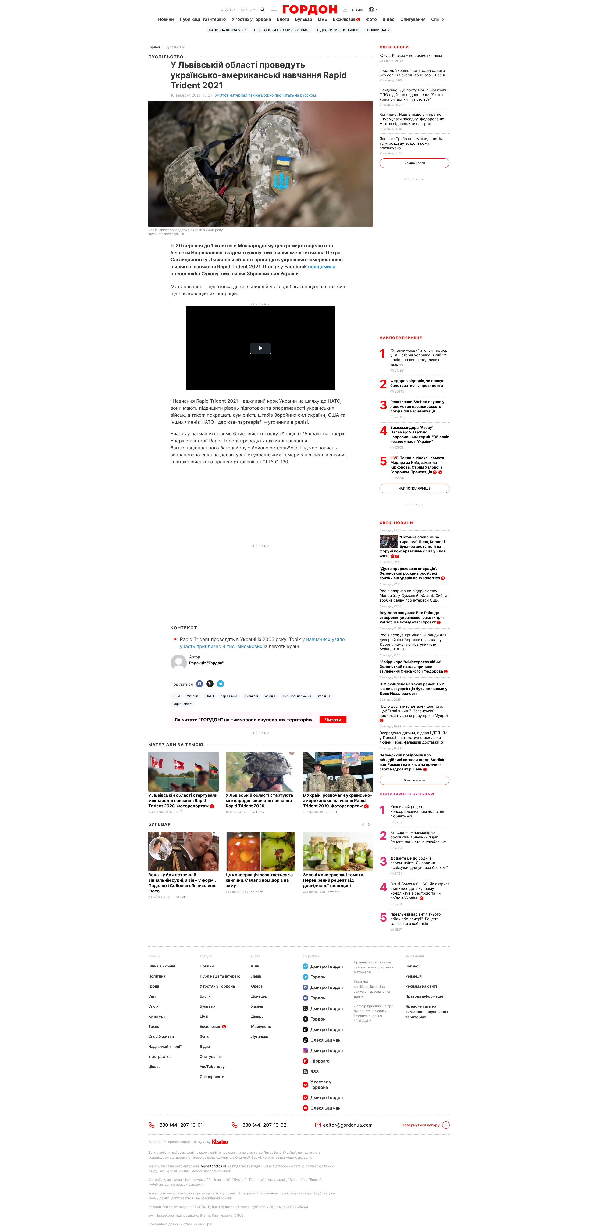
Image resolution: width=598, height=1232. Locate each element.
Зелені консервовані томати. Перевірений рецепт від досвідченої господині (333, 880)
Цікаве (154, 1066)
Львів (256, 976)
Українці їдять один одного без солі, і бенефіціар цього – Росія (413, 72)
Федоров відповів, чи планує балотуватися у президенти (417, 383)
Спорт (154, 1006)
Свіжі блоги (394, 47)
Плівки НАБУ (378, 30)
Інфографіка (159, 1056)
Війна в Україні (161, 966)
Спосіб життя (161, 1036)
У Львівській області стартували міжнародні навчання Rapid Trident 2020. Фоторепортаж (182, 800)
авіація (270, 696)
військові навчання (296, 696)
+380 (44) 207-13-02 (262, 1125)
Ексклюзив (344, 19)
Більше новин (414, 780)
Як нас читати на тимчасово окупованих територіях (426, 1011)
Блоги (283, 19)
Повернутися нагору (421, 1125)
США (176, 696)
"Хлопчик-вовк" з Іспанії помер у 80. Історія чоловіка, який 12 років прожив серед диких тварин (419, 357)
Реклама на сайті (421, 986)
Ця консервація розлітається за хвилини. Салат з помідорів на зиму (259, 880)
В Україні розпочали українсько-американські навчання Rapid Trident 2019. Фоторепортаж (337, 800)
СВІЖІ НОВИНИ (396, 522)
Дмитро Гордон (326, 966)
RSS (314, 1071)
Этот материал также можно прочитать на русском (268, 95)
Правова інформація (424, 996)
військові (251, 696)
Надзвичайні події (164, 1046)
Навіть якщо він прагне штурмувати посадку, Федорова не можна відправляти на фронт (412, 119)
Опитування (412, 19)
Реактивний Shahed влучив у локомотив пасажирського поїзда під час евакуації (417, 406)
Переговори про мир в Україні (281, 30)
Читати (333, 720)
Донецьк (259, 996)
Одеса (257, 986)
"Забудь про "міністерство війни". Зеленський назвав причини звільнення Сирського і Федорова (412, 666)
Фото (371, 19)
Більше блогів (414, 163)
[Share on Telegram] (220, 684)
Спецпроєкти (212, 1076)
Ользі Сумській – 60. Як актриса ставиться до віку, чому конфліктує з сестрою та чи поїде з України (420, 890)
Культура (156, 1016)
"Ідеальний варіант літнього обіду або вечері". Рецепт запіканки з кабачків (415, 919)
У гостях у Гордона (251, 19)
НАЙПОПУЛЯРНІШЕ (401, 337)
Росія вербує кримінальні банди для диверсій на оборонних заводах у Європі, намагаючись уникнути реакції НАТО (413, 642)
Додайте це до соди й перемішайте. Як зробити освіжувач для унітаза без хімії (419, 863)
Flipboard (320, 1061)
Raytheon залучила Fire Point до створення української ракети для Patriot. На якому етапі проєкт (412, 617)
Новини (166, 19)
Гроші (153, 986)
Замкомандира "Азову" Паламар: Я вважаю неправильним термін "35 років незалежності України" (419, 434)
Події (178, 811)
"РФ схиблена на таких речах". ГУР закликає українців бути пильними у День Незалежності (413, 689)
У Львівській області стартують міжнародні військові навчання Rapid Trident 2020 (259, 800)
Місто (255, 956)
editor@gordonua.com (348, 1125)
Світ (152, 996)
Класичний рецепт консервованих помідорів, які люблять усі (417, 811)
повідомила (321, 266)
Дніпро (257, 1016)
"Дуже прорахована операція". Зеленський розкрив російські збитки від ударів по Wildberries (410, 573)
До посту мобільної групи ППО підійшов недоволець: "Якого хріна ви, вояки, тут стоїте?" (413, 95)
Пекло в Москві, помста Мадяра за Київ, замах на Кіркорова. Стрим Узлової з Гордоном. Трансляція (417, 464)
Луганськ (259, 1036)
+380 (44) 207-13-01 (180, 1125)
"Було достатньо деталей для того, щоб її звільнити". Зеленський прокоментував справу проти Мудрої (414, 711)
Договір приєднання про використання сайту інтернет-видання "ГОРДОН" (373, 1013)
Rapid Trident (182, 704)
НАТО (210, 696)
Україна (193, 696)
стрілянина (229, 696)
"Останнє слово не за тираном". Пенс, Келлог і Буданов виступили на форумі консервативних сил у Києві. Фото (413, 546)
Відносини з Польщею (338, 30)
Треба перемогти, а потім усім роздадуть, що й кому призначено (411, 143)
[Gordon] (310, 10)
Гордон (154, 47)
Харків (257, 1006)
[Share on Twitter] (210, 684)
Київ (255, 966)
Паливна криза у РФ (227, 30)
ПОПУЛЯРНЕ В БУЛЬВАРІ (407, 794)
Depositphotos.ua (213, 1166)
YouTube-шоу (212, 1066)
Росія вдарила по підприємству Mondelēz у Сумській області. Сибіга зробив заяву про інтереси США (413, 595)
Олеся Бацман (325, 1040)
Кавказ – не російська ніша (411, 55)
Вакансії (412, 966)
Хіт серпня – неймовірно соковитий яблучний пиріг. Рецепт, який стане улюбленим (419, 837)
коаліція (324, 696)
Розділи (206, 956)
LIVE (322, 19)
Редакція (413, 976)
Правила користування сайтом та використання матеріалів (373, 967)
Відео (389, 19)
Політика (257, 811)
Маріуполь (261, 1026)
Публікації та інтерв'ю (203, 19)
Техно (153, 1026)
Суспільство (175, 47)
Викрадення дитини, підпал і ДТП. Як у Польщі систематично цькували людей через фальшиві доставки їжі (413, 738)
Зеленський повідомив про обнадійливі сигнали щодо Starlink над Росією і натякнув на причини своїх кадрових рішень (412, 762)
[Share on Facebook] (199, 684)
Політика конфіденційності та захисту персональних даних (372, 989)
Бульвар (303, 19)
